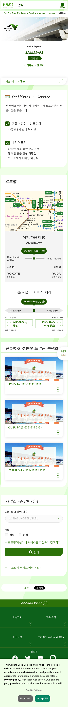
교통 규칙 (51, 617)
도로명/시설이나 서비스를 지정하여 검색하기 (34, 542)
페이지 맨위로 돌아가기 (31, 603)
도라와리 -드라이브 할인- (51, 637)
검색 (36, 552)
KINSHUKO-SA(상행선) (48, 324)
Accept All (42, 698)
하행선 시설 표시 (35, 65)
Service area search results (42, 13)
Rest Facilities (19, 13)
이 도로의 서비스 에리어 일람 (25, 567)
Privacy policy (12, 679)
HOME (5, 13)
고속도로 (17, 617)
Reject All (25, 698)
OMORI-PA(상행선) (20, 324)
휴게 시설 (17, 637)
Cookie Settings (34, 690)
